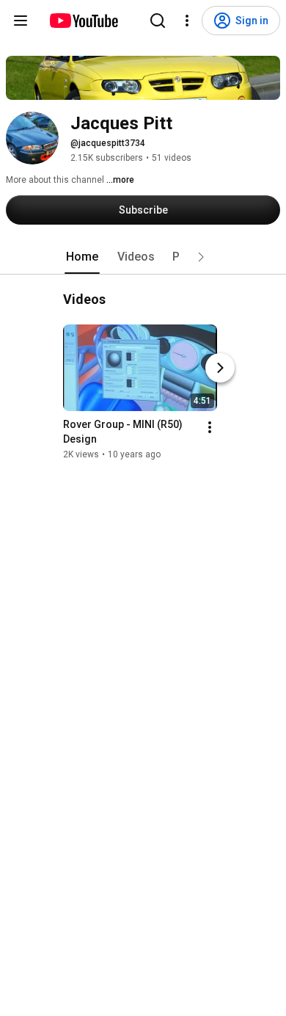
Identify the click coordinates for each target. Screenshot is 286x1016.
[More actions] (209, 427)
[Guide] (20, 20)
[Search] (157, 20)
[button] (201, 257)
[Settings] (187, 20)
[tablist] (143, 257)
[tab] (82, 257)
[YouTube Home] (83, 20)
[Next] (220, 367)
